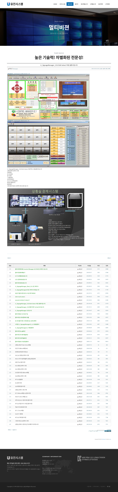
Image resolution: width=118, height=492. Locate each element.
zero (110, 439)
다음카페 (89, 486)
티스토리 (103, 486)
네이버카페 (95, 486)
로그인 (108, 486)
